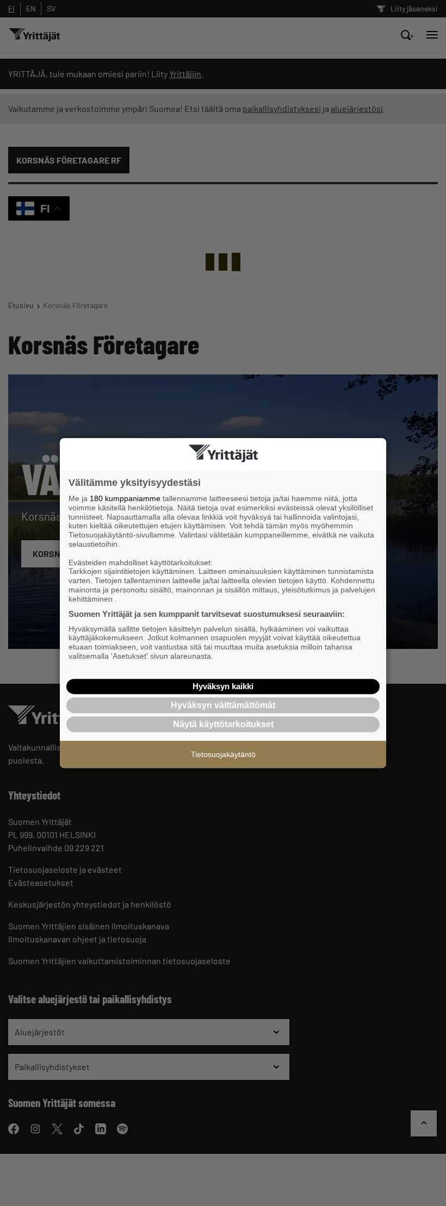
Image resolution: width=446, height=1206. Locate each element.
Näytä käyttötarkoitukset (223, 724)
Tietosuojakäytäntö (223, 754)
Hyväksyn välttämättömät (223, 705)
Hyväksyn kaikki (223, 686)
